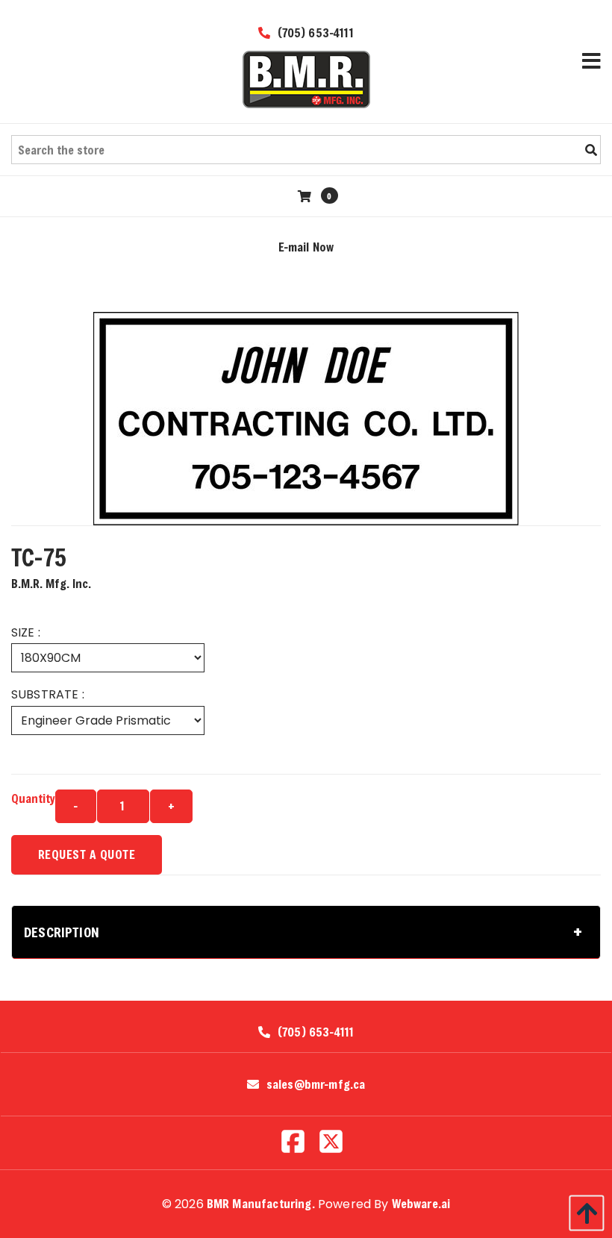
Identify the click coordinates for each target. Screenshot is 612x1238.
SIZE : (25, 632)
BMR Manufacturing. (261, 1203)
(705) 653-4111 (313, 32)
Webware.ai (421, 1203)
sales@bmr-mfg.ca (316, 1084)
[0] (306, 196)
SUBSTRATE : (47, 694)
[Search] (591, 150)
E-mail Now (306, 246)
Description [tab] (61, 932)
